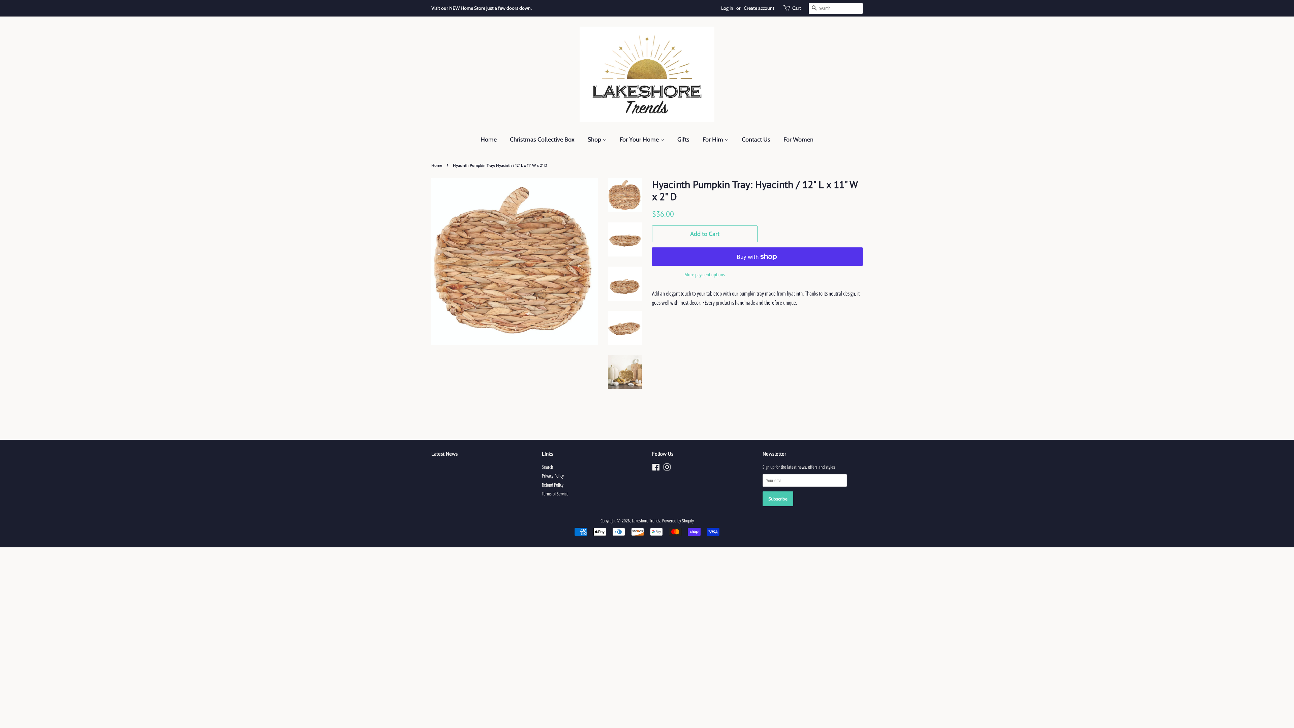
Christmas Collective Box (542, 139)
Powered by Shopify (678, 520)
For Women (798, 139)
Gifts (683, 139)
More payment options (704, 274)
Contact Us (756, 139)
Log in (727, 8)
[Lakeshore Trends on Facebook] (656, 468)
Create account (759, 8)
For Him (714, 139)
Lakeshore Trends (646, 520)
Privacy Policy (553, 476)
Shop (595, 139)
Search (547, 467)
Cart (796, 8)
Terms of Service (555, 493)
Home (489, 139)
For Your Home (640, 139)
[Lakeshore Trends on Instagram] (667, 468)
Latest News (444, 454)
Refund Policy (552, 485)
